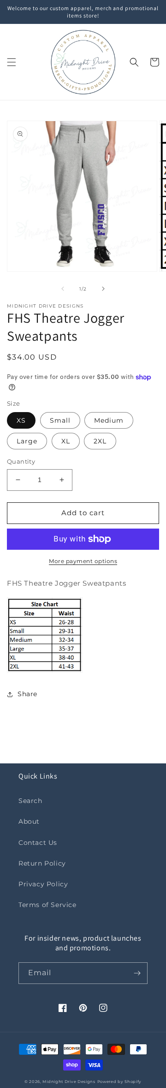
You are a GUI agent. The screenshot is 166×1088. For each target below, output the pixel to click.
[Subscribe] (137, 973)
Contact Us (37, 842)
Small (60, 420)
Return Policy (42, 863)
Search (30, 801)
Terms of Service (47, 905)
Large (27, 441)
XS (21, 420)
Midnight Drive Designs (68, 1081)
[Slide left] (63, 289)
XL (65, 441)
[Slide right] (103, 289)
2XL (100, 441)
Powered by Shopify (119, 1081)
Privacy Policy (43, 884)
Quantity (21, 461)
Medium (109, 420)
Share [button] (27, 694)
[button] (11, 62)
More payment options (83, 561)
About (29, 821)
